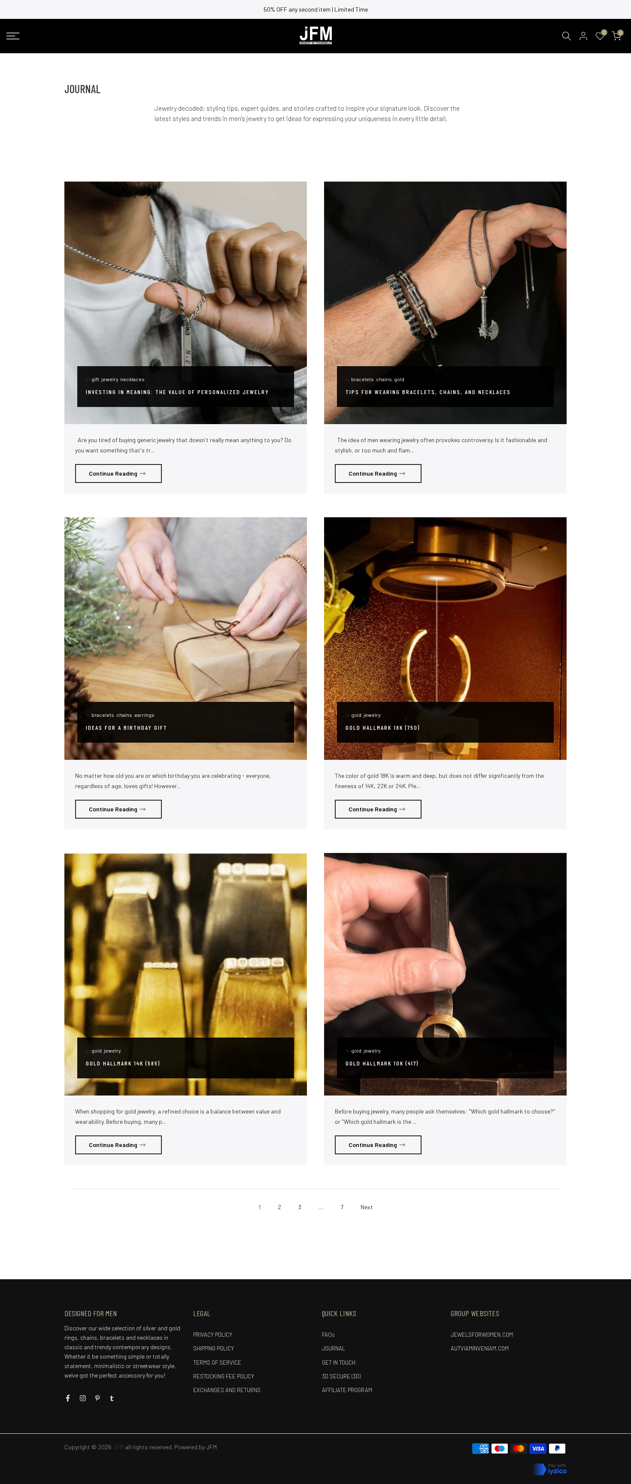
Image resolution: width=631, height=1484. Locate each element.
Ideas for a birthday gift (126, 727)
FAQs (328, 1334)
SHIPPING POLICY (213, 1348)
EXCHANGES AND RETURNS (227, 1390)
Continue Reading (113, 473)
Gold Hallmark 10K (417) (382, 1063)
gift (95, 379)
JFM (211, 1447)
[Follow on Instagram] (83, 1398)
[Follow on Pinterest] (97, 1398)
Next (367, 1207)
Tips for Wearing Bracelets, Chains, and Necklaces (428, 391)
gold (399, 379)
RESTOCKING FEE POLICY (223, 1376)
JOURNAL (333, 1348)
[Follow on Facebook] (67, 1398)
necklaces (132, 379)
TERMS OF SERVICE (217, 1362)
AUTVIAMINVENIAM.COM (480, 1348)
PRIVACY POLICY (212, 1334)
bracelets (362, 379)
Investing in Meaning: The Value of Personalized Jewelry (177, 391)
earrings (144, 715)
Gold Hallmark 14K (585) (123, 1063)
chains (384, 379)
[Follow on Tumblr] (112, 1398)
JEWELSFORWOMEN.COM (482, 1334)
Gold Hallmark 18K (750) (383, 727)
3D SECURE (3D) (341, 1376)
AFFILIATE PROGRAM (347, 1390)
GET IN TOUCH (338, 1362)
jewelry (109, 379)
